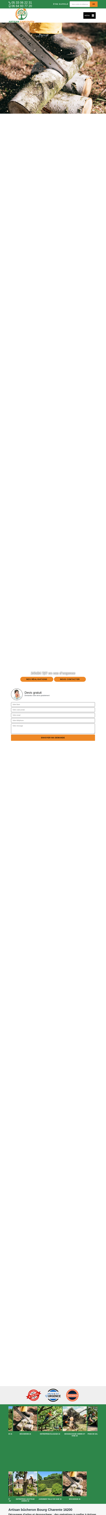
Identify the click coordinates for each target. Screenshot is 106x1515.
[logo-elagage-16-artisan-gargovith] (21, 15)
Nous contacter (70, 679)
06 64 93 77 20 (22, 6)
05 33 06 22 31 (22, 2)
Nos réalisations (36, 679)
